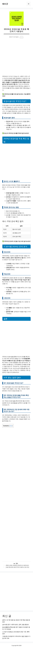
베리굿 (5, 4)
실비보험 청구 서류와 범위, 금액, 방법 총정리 (15, 624)
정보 (17, 563)
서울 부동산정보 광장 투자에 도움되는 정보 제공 (17, 567)
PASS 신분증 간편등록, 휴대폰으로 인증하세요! (17, 565)
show (10, 426)
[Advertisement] (16, 58)
